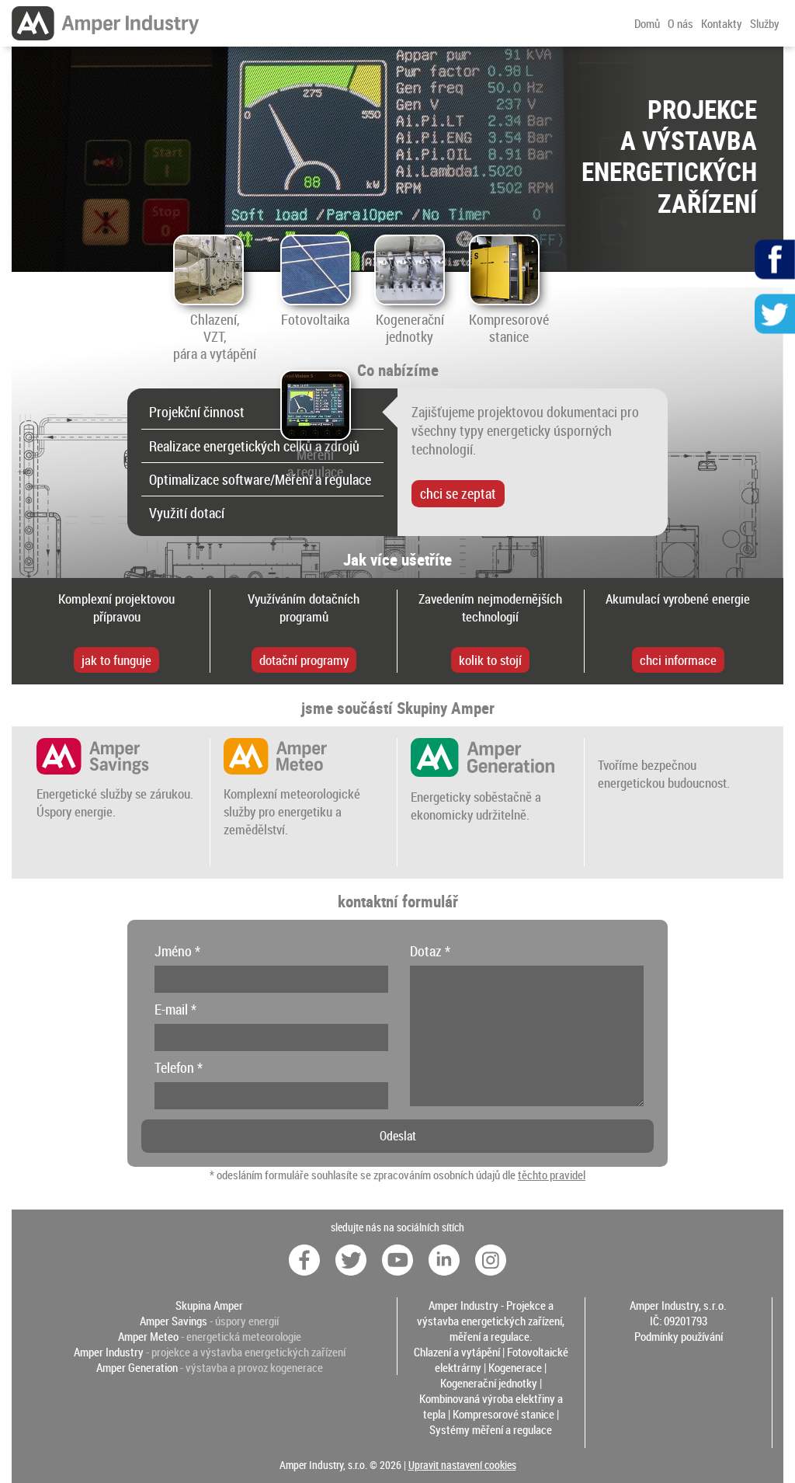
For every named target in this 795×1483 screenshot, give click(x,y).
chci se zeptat (458, 493)
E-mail (175, 1009)
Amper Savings (173, 1320)
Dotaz (430, 951)
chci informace (678, 660)
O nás (680, 23)
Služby (764, 23)
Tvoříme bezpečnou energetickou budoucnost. (664, 774)
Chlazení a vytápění (457, 1351)
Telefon (178, 1067)
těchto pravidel (551, 1174)
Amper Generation (137, 1367)
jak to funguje (116, 660)
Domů (647, 23)
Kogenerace (515, 1367)
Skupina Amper (209, 1305)
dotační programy (304, 660)
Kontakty (721, 23)
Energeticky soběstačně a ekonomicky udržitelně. (476, 805)
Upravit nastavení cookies (462, 1465)
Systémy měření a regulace (490, 1429)
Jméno (177, 951)
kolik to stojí (490, 660)
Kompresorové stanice (503, 1414)
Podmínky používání (678, 1336)
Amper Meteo (148, 1336)
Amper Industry (109, 1351)
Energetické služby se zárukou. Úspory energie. (114, 802)
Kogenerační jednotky (488, 1383)
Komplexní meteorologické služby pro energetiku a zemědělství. (292, 811)
